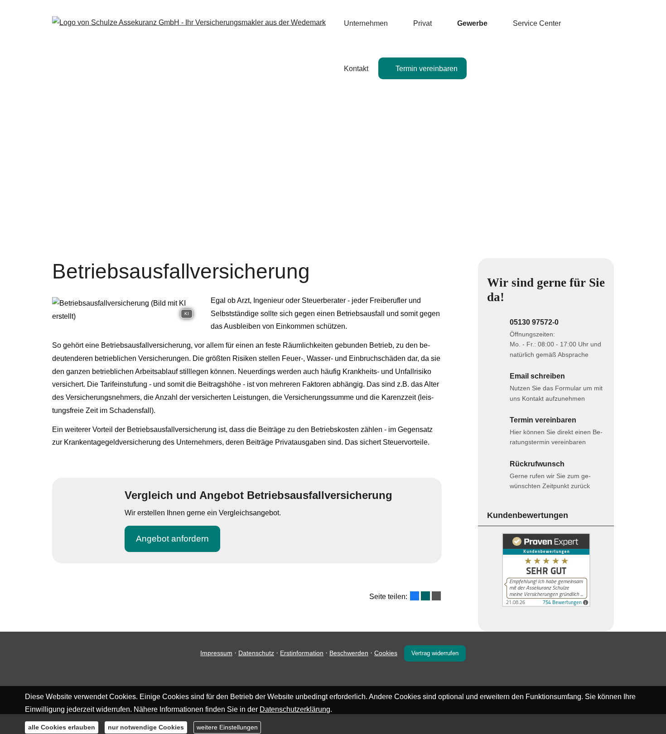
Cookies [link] (385, 653)
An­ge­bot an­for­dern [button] (172, 538)
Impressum (216, 653)
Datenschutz (256, 653)
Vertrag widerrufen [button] (434, 653)
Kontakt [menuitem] (356, 68)
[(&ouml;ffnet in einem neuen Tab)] (546, 604)
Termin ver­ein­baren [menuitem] (427, 68)
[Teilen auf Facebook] (414, 595)
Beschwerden (348, 653)
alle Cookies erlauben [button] (61, 727)
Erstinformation (301, 653)
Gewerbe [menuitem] (472, 23)
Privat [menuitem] (422, 23)
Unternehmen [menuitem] (366, 23)
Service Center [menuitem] (537, 23)
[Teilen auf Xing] (425, 595)
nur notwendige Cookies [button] (146, 727)
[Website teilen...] (436, 595)
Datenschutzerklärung (295, 709)
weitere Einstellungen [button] (227, 727)
